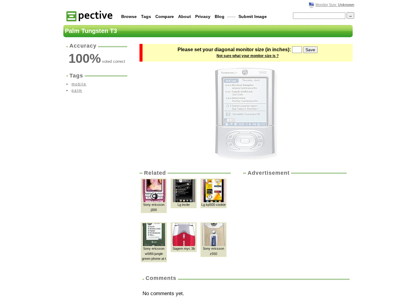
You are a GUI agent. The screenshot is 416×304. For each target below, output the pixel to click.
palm (77, 90)
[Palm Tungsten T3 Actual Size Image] (246, 113)
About (184, 16)
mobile (79, 84)
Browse (129, 16)
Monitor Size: (335, 5)
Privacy (202, 16)
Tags (146, 16)
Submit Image (252, 16)
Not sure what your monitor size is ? (248, 56)
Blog (219, 16)
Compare (164, 16)
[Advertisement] (294, 222)
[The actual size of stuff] (89, 16)
